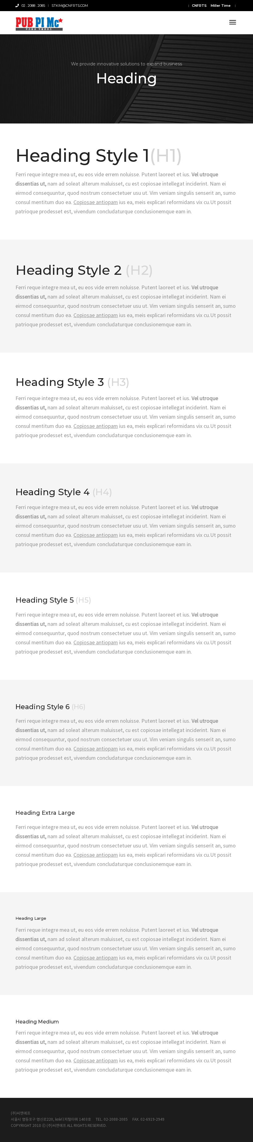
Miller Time (220, 5)
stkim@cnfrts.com (70, 5)
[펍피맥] (39, 22)
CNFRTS (199, 5)
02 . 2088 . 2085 (32, 5)
